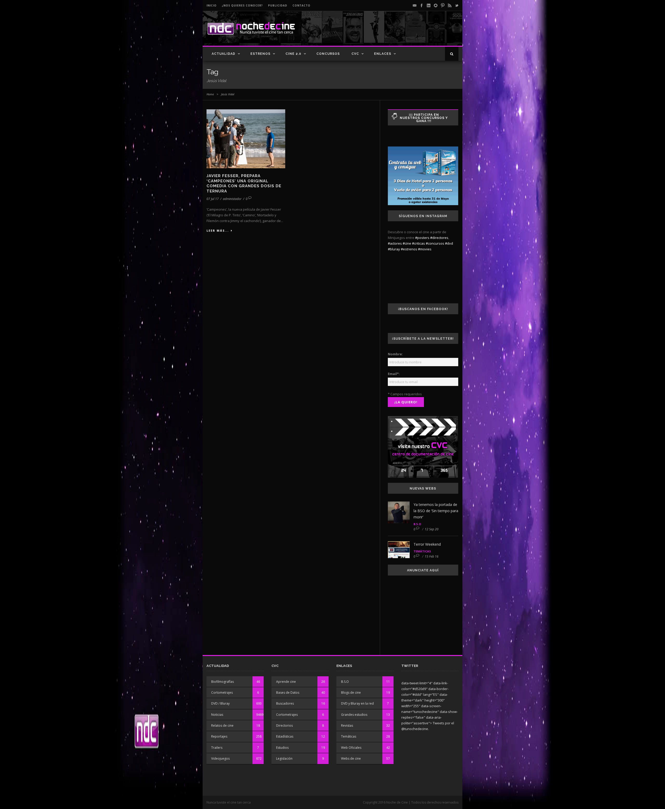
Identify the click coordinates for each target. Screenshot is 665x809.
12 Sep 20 (431, 529)
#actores (395, 243)
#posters (422, 237)
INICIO (212, 5)
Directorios (284, 725)
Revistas (347, 725)
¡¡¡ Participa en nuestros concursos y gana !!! (424, 118)
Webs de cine (351, 758)
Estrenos (260, 54)
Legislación (284, 758)
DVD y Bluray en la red (357, 703)
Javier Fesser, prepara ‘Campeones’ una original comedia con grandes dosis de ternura (244, 183)
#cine (407, 243)
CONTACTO (301, 5)
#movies (424, 249)
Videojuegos (220, 758)
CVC (355, 54)
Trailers (216, 747)
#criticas (418, 243)
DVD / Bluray (220, 703)
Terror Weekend (427, 544)
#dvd (449, 243)
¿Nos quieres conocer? (242, 5)
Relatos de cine (222, 725)
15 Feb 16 (431, 556)
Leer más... (218, 230)
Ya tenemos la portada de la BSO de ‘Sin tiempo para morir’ (436, 510)
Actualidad (223, 54)
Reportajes (219, 736)
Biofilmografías (222, 681)
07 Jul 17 (213, 199)
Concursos (328, 54)
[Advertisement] (397, 33)
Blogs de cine (351, 692)
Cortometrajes (222, 692)
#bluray (394, 249)
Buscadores (285, 703)
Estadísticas (284, 736)
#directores (439, 237)
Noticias (217, 714)
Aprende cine (286, 681)
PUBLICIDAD (277, 5)
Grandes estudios (354, 714)
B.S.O (417, 524)
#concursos (435, 243)
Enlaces (382, 54)
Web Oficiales (351, 747)
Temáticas (422, 551)
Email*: (394, 373)
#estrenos (409, 249)
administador (232, 199)
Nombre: (395, 354)
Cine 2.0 (293, 54)
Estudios (282, 747)
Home (210, 94)
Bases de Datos (287, 692)
